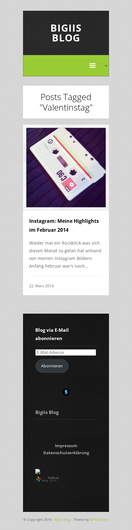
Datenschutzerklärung (66, 452)
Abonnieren (52, 366)
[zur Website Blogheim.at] (53, 480)
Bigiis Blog (66, 32)
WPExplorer (99, 519)
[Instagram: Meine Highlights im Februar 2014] (66, 168)
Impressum (66, 445)
